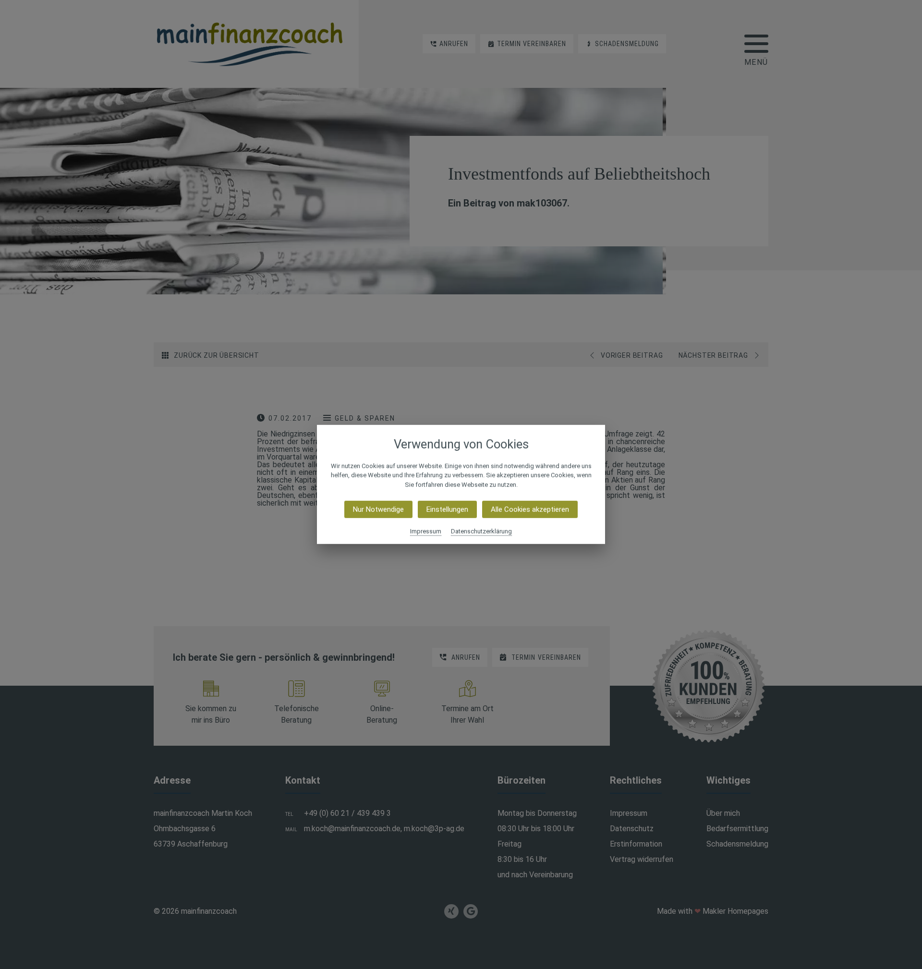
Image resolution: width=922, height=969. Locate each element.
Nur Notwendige (378, 509)
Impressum (425, 531)
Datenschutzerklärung (481, 531)
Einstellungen (447, 509)
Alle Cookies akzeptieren (530, 509)
